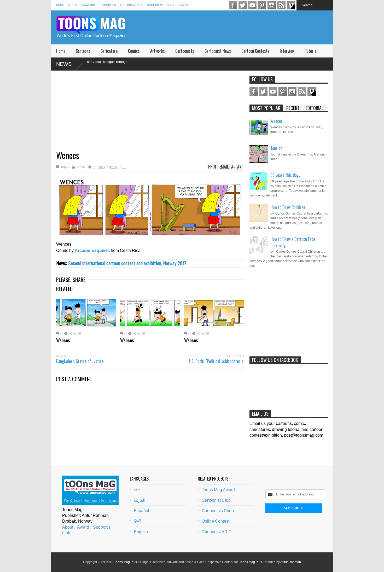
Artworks (157, 51)
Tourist (276, 148)
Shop (170, 5)
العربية (139, 500)
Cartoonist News (218, 51)
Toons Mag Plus (125, 562)
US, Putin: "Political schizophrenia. (216, 361)
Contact (184, 5)
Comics (134, 51)
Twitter (242, 5)
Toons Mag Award (218, 490)
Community (155, 5)
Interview (287, 51)
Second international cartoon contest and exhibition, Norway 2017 (127, 263)
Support (100, 527)
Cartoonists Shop (218, 511)
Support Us (107, 5)
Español (141, 511)
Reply (64, 167)
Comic (80, 167)
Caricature (109, 51)
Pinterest (262, 5)
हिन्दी (137, 521)
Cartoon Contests (255, 51)
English (141, 532)
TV (121, 5)
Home (60, 5)
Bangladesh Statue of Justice (79, 361)
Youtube (252, 5)
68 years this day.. (285, 175)
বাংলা (137, 490)
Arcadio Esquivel (92, 250)
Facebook (233, 5)
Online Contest (215, 521)
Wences (63, 340)
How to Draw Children (287, 207)
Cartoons (83, 51)
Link (66, 533)
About (72, 5)
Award (83, 527)
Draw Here (135, 5)
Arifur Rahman (290, 562)
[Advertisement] (238, 27)
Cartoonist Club (216, 500)
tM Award (88, 5)
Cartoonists (184, 51)
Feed (281, 5)
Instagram (271, 5)
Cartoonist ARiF (216, 532)
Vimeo (291, 5)
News (64, 64)
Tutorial (311, 51)
